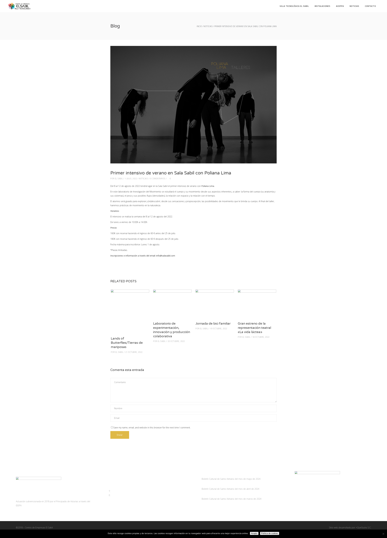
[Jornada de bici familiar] (214, 304)
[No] (383, 533)
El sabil (119, 178)
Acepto (254, 533)
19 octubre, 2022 (218, 328)
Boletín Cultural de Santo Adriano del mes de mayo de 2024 (231, 478)
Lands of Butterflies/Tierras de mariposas (127, 343)
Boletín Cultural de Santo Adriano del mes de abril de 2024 (230, 488)
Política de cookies (269, 533)
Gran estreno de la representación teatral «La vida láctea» (254, 328)
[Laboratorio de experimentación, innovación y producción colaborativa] (172, 304)
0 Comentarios (157, 178)
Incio (199, 26)
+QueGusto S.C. (363, 527)
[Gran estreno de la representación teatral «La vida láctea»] (257, 304)
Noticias (208, 26)
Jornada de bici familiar (213, 323)
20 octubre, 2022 (176, 341)
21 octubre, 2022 (134, 352)
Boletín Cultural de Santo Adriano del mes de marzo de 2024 (231, 498)
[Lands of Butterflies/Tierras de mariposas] (130, 311)
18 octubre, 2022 (261, 336)
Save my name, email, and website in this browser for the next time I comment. (151, 427)
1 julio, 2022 (131, 178)
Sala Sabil (162, 186)
